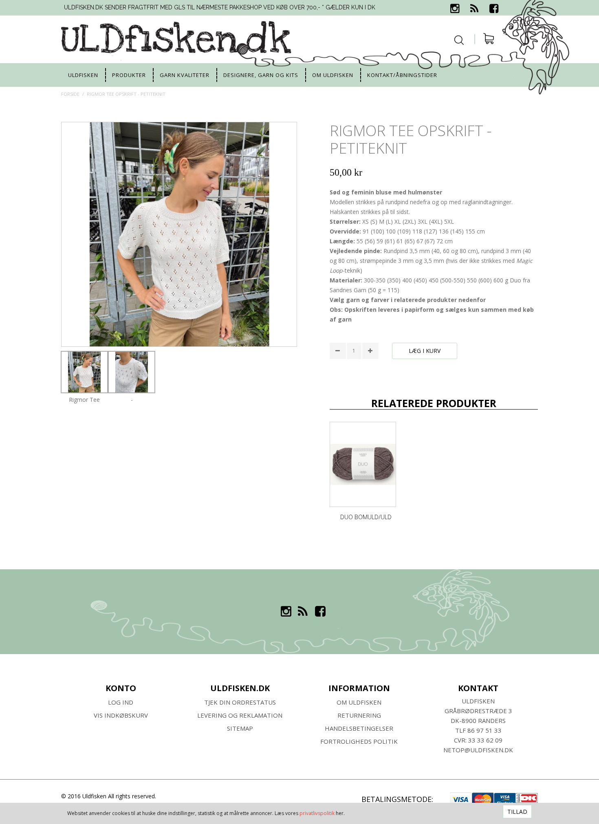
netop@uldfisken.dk (478, 750)
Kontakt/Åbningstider (402, 75)
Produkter (129, 75)
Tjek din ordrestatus (240, 702)
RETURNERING (359, 715)
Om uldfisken (332, 75)
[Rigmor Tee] (84, 372)
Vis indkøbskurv (121, 715)
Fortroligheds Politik (359, 741)
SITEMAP (240, 728)
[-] (131, 372)
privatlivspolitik (317, 813)
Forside (70, 94)
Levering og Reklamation (239, 715)
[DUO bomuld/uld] (363, 464)
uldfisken (83, 75)
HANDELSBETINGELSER (359, 728)
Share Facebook (338, 372)
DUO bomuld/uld (366, 517)
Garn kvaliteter (184, 75)
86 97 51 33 (484, 730)
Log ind (120, 702)
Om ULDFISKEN (359, 702)
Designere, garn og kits (260, 75)
